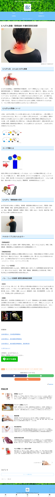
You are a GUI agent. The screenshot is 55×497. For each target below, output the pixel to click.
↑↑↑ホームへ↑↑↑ (5, 348)
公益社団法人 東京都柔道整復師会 (11, 339)
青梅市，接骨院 (39, 369)
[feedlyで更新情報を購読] (41, 375)
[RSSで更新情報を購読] (27, 379)
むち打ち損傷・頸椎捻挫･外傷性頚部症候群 (15, 369)
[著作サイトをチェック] (14, 375)
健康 (3, 369)
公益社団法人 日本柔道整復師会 (10, 334)
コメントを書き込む (27, 474)
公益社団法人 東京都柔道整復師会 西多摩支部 (15, 343)
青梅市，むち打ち (29, 369)
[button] (51, 307)
